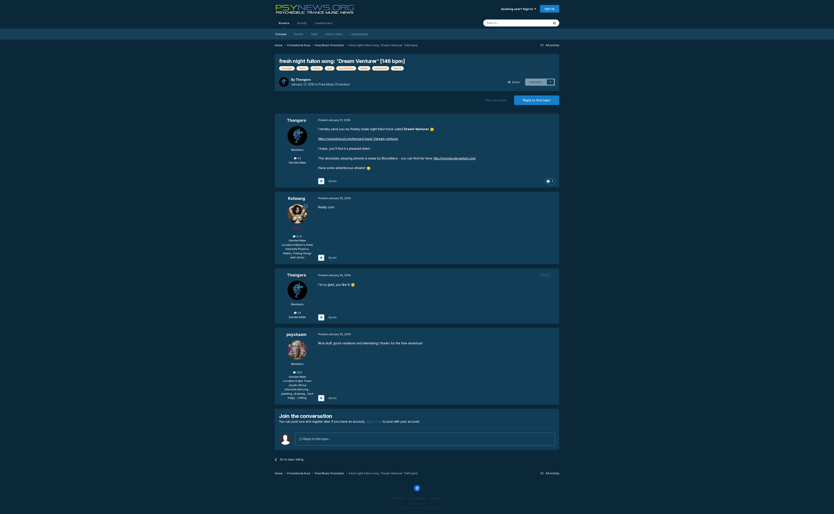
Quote (332, 181)
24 (299, 158)
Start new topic (496, 100)
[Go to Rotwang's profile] (297, 213)
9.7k (299, 236)
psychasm (296, 334)
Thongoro (303, 79)
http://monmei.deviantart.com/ (455, 158)
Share (515, 82)
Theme (398, 498)
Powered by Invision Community (417, 507)
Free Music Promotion (334, 84)
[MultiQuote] (321, 181)
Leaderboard (359, 34)
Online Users (334, 34)
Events (298, 34)
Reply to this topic (536, 100)
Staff (314, 34)
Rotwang (296, 198)
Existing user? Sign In (517, 9)
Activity (302, 23)
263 (299, 372)
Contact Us (417, 498)
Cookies (435, 498)
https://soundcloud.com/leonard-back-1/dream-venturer (358, 139)
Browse (284, 23)
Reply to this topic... (316, 439)
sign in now (374, 421)
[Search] (554, 23)
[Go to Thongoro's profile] (284, 82)
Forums (280, 34)
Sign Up (549, 8)
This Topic (537, 23)
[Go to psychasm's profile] (297, 350)
